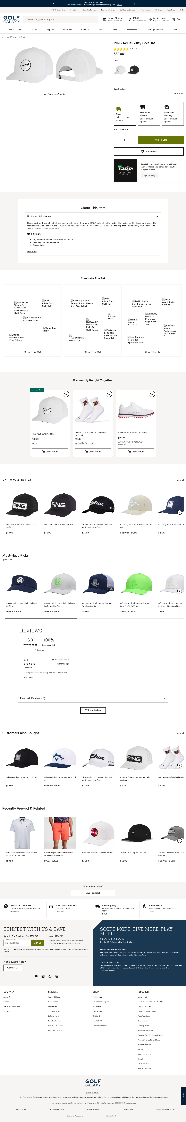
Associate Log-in (93, 1109)
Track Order (171, 10)
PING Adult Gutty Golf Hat (43, 434)
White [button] (34, 443)
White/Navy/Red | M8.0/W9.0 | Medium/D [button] (131, 443)
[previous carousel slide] (54, 3)
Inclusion (6, 1011)
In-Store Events (53, 1016)
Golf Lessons (53, 1002)
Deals (175, 29)
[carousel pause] (135, 3)
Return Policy (143, 1021)
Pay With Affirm (99, 1021)
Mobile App (97, 997)
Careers (6, 1002)
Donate (151, 912)
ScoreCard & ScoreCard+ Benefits (150, 1002)
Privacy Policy (129, 1109)
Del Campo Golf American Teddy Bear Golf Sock (91, 434)
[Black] (133, 70)
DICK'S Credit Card (144, 1006)
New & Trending (15, 29)
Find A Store (97, 1011)
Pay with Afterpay (100, 1026)
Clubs (34, 29)
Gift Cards (158, 10)
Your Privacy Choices (163, 1109)
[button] (54, 94)
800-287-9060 (120, 1103)
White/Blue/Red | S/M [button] (84, 443)
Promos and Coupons (101, 1002)
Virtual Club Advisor (55, 1026)
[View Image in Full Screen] (29, 65)
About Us (6, 997)
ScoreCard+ (74, 10)
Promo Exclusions (144, 1045)
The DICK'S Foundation (11, 1006)
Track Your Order (144, 1016)
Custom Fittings (54, 997)
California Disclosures (75, 1116)
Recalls (140, 1050)
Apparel (50, 29)
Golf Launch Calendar (128, 10)
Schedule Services (90, 10)
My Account (142, 997)
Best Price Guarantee (145, 1030)
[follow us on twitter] (43, 976)
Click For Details (74, 943)
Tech (115, 29)
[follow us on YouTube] (36, 976)
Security (141, 1059)
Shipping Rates (143, 1026)
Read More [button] (31, 251)
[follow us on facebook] (50, 976)
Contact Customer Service (147, 1011)
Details (104, 914)
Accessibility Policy (57, 1109)
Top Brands (97, 1006)
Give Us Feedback (144, 1069)
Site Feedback (111, 1116)
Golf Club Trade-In (55, 1030)
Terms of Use (21, 1109)
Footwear (67, 29)
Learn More (14, 912)
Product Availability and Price (149, 1040)
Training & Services (155, 29)
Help (182, 10)
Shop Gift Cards (128, 942)
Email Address (11, 939)
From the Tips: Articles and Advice (150, 1035)
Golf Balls (85, 29)
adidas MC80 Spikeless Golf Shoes (132, 432)
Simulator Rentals (54, 1011)
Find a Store (145, 10)
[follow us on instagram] (57, 976)
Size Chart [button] (178, 93)
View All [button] (180, 480)
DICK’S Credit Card (58, 10)
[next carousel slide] (132, 3)
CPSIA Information (144, 1064)
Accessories (132, 29)
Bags (101, 29)
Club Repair (52, 1006)
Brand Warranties (144, 1054)
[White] (120, 70)
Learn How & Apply (107, 970)
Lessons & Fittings (108, 10)
